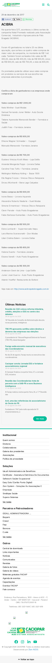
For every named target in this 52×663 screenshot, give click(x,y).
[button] (43, 4)
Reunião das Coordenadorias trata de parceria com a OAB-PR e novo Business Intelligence (23, 383)
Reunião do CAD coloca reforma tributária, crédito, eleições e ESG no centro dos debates (24, 311)
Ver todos (7, 537)
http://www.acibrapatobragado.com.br (31, 289)
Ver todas (7, 502)
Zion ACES (33, 649)
